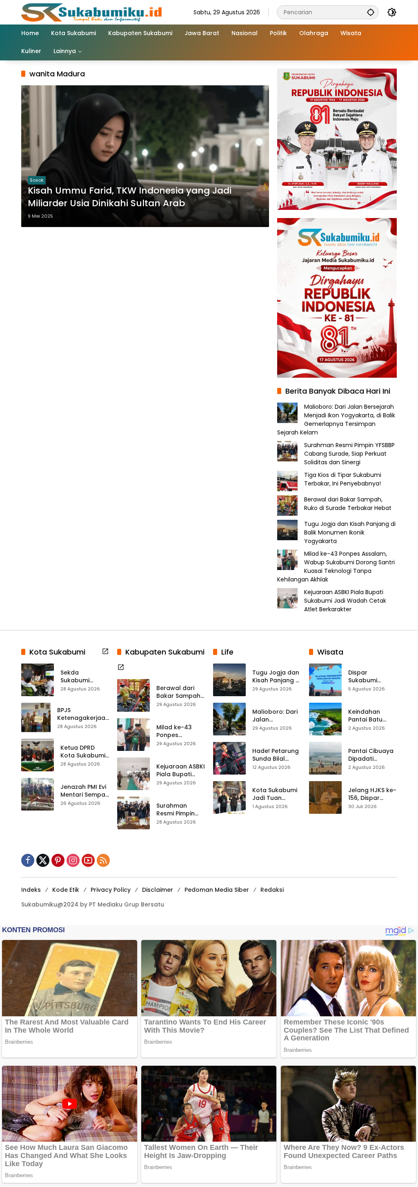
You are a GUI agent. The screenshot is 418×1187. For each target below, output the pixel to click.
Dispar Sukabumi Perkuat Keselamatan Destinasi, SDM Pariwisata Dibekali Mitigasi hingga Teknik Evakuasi (372, 677)
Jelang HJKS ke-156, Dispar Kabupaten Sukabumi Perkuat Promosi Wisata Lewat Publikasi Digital (372, 794)
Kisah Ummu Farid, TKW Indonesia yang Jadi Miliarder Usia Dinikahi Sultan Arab (129, 197)
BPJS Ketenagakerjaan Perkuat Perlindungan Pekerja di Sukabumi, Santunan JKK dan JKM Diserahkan (83, 714)
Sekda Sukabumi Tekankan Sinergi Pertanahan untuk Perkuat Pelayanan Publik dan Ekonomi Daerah (84, 677)
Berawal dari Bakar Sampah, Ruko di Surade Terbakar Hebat (347, 503)
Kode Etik (65, 890)
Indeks (31, 890)
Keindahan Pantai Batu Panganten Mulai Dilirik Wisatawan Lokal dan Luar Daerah (369, 716)
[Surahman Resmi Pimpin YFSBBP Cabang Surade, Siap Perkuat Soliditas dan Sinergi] (133, 813)
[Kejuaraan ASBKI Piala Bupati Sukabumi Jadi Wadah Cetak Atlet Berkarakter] (133, 773)
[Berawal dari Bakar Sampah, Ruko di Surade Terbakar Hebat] (133, 695)
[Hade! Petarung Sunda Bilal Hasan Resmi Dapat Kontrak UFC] (229, 758)
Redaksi (272, 890)
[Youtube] (88, 860)
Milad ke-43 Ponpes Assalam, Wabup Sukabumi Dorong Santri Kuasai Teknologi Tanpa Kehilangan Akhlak (336, 566)
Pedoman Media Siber (217, 890)
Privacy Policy (111, 890)
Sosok (37, 180)
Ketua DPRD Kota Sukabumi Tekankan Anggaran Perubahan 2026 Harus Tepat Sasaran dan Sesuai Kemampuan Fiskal (82, 752)
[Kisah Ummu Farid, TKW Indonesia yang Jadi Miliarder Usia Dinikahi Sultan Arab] (145, 156)
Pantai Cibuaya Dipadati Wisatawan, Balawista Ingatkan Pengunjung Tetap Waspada (371, 755)
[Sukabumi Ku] (92, 12)
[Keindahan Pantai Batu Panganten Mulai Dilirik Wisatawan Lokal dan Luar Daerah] (325, 719)
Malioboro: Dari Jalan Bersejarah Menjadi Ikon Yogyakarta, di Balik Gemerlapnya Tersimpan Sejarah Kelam (336, 419)
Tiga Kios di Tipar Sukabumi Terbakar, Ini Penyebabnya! (342, 479)
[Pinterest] (57, 860)
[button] (370, 12)
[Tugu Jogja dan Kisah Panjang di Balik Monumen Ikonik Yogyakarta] (229, 680)
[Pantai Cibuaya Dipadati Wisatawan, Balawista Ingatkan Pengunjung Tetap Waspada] (325, 758)
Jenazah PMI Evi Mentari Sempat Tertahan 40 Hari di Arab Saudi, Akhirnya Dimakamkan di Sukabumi (84, 791)
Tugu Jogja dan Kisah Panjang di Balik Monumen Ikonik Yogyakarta (350, 532)
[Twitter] (42, 860)
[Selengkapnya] (105, 651)
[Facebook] (27, 860)
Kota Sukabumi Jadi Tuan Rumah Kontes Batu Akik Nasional (274, 794)
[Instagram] (73, 860)
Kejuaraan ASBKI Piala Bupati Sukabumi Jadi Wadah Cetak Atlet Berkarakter (345, 600)
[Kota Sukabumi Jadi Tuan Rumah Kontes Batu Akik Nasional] (229, 797)
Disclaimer (157, 890)
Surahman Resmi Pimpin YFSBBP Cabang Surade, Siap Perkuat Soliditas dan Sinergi (349, 453)
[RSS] (103, 860)
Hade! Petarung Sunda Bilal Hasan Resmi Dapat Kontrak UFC (275, 755)
